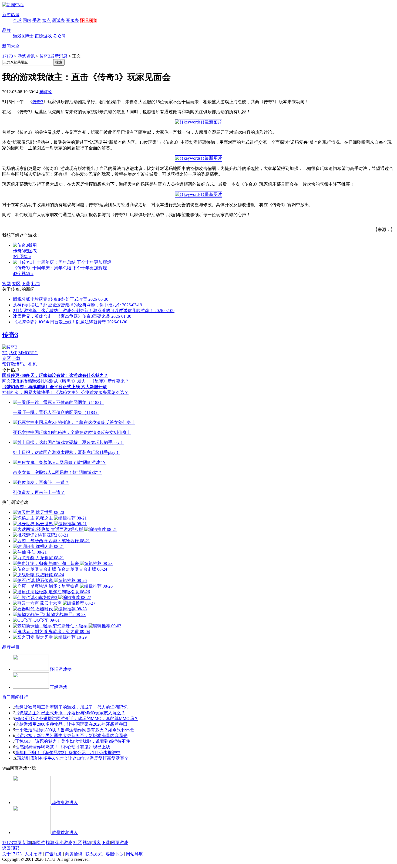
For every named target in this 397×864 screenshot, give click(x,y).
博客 (96, 842)
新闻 (26, 842)
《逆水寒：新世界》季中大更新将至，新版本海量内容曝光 (71, 735)
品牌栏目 (10, 647)
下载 (26, 283)
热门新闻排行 (15, 697)
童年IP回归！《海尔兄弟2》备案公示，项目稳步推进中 (67, 752)
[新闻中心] (13, 4)
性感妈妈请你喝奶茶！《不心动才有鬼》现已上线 (62, 747)
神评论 (45, 91)
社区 (77, 842)
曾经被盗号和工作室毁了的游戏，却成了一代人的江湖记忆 (71, 707)
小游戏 (65, 842)
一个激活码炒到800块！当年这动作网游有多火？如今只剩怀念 (74, 730)
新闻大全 (10, 46)
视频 (87, 842)
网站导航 (134, 854)
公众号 (59, 36)
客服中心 (114, 854)
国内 (27, 20)
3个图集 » (22, 256)
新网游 (38, 842)
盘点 (46, 20)
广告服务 (53, 854)
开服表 (72, 20)
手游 (36, 20)
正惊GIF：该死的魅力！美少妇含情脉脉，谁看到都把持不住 (72, 741)
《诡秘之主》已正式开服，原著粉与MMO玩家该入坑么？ (70, 713)
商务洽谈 (73, 854)
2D (5, 352)
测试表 (58, 20)
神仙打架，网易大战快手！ (28, 392)
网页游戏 (119, 842)
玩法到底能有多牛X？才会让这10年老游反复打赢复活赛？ (73, 758)
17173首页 (12, 842)
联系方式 (94, 854)
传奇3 (37, 101)
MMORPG (28, 352)
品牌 (6, 30)
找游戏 (52, 842)
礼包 (35, 283)
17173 (7, 56)
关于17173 (12, 854)
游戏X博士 (23, 36)
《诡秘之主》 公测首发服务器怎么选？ (91, 392)
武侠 (13, 352)
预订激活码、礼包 (19, 364)
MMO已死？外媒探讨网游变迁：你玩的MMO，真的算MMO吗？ (76, 718)
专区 (16, 283)
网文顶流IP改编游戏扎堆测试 (30, 381)
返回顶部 (10, 848)
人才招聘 (33, 854)
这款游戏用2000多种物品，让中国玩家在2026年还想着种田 (71, 724)
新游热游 (10, 14)
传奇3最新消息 (53, 56)
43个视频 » (23, 273)
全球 (17, 20)
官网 (6, 283)
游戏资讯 (26, 56)
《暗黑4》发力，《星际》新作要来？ (93, 381)
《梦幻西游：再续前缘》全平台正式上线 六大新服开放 (54, 386)
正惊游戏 (43, 36)
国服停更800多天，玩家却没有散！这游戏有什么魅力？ (55, 375)
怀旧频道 (88, 20)
